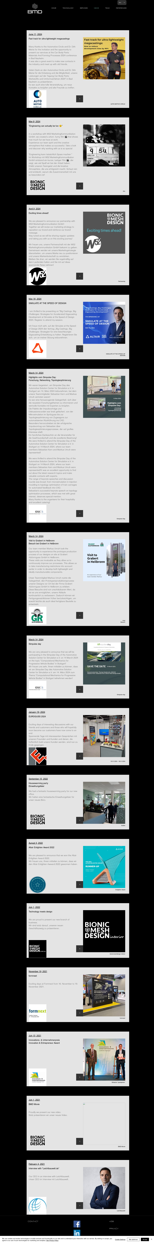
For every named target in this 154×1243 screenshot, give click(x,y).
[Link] (79, 98)
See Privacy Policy (52, 1240)
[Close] (151, 1239)
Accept (145, 1239)
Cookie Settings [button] (120, 1239)
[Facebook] (77, 1224)
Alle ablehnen (133, 1239)
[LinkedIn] (77, 1233)
